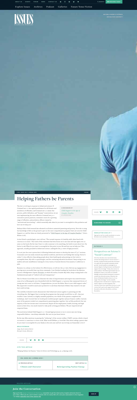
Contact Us (52, 2)
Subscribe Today (114, 1)
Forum (35, 2)
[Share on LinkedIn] (39, 340)
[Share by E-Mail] (43, 340)
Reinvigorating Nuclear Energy (71, 365)
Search (101, 2)
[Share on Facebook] (35, 340)
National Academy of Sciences (113, 14)
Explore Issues (22, 6)
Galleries (62, 6)
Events (27, 2)
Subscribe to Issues (102, 223)
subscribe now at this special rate (30, 396)
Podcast (50, 6)
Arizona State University (115, 17)
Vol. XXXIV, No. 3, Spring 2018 (31, 358)
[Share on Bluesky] (31, 340)
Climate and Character (30, 365)
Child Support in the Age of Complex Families (66, 233)
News (43, 2)
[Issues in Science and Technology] (23, 19)
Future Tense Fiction (81, 6)
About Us (18, 2)
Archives (38, 6)
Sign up (93, 394)
